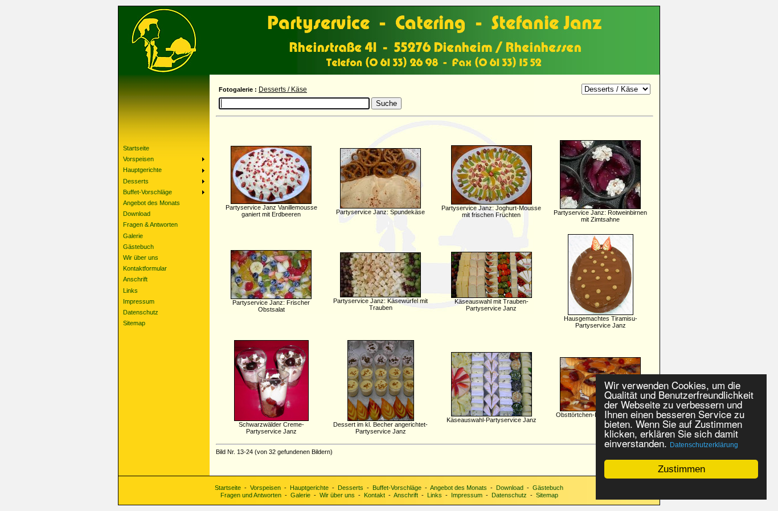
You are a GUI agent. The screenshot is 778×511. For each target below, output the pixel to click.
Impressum (466, 495)
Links (434, 495)
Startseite (228, 487)
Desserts (350, 487)
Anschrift (406, 495)
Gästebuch (548, 487)
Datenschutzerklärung (704, 445)
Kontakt (374, 495)
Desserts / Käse (283, 89)
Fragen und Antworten (250, 495)
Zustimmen (681, 469)
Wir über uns (337, 495)
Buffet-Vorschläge (396, 487)
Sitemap (547, 495)
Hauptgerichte (309, 487)
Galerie (300, 495)
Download (509, 487)
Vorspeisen (265, 487)
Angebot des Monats (458, 487)
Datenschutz (509, 495)
